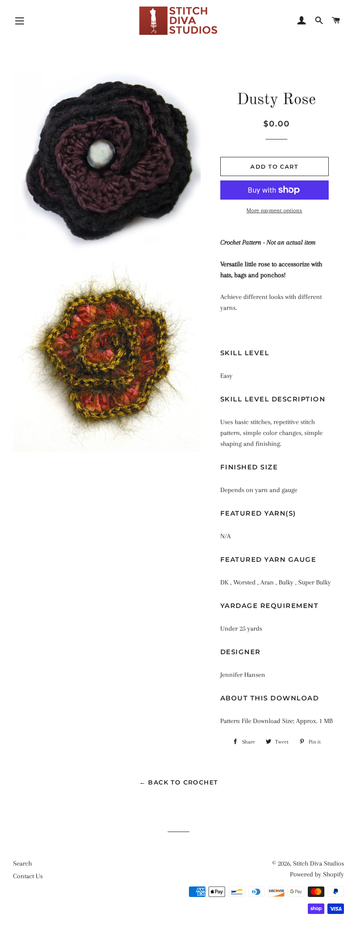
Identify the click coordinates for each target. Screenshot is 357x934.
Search (22, 863)
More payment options (274, 210)
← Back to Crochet (178, 782)
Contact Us (28, 876)
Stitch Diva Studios (318, 863)
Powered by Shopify (317, 874)
